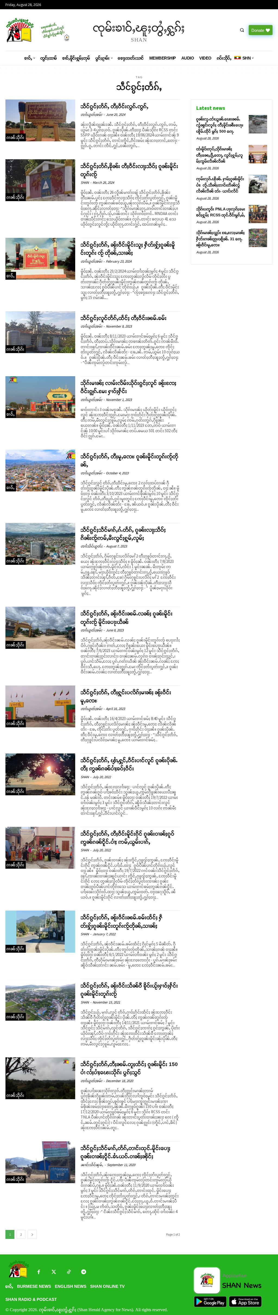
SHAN (85, 182)
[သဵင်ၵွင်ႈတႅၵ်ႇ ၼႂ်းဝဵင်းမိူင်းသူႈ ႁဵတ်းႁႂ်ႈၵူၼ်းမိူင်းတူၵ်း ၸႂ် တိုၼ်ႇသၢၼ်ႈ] (40, 259)
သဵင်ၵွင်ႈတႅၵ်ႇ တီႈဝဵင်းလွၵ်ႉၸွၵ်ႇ (115, 106)
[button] (242, 30)
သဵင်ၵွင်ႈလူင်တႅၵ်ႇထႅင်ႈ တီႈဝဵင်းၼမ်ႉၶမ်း (124, 318)
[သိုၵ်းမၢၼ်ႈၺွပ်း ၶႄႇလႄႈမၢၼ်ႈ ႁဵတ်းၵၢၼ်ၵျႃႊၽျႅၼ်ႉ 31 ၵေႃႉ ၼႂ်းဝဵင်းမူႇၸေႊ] (258, 238)
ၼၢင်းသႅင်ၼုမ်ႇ (92, 1165)
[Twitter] (54, 1272)
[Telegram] (83, 1272)
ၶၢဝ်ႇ (11, 275)
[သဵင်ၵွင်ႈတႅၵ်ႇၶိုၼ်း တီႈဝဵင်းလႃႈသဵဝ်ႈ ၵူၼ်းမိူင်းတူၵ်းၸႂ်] (40, 180)
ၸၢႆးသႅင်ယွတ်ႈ (91, 546)
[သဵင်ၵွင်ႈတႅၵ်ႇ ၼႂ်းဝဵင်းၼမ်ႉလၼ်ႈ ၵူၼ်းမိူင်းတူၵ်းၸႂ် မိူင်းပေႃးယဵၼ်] (40, 628)
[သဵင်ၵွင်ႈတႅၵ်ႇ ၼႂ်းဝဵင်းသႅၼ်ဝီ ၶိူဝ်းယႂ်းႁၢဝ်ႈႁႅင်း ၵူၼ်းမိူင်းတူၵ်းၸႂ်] (40, 1000)
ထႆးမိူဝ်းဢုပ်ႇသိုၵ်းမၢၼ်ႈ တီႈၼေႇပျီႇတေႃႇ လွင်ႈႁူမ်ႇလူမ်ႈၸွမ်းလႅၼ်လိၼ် (219, 155)
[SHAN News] (36, 30)
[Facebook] (39, 1272)
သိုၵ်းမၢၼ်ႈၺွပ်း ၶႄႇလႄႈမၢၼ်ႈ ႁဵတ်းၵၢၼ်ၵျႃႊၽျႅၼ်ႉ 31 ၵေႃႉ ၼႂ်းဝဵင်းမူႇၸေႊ (220, 238)
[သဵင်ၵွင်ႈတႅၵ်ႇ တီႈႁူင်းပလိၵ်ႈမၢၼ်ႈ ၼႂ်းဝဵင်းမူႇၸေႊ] (40, 706)
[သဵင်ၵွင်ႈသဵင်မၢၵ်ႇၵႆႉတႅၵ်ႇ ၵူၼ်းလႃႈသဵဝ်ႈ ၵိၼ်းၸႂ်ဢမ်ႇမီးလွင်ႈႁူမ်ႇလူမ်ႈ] (40, 544)
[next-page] (32, 1234)
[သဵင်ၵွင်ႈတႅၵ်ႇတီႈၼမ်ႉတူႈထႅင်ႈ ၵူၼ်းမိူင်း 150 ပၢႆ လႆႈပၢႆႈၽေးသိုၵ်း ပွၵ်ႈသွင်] (40, 1078)
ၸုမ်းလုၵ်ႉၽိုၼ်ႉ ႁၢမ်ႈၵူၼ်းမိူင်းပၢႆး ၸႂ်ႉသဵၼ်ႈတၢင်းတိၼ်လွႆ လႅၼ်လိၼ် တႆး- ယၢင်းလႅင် (220, 185)
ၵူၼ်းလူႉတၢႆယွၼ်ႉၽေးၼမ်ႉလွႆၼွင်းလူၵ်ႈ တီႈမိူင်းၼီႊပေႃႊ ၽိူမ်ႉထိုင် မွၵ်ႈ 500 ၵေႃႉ (220, 125)
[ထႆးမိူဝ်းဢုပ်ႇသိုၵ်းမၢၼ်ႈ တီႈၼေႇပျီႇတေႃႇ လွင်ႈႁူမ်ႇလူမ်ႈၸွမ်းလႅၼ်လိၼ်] (258, 154)
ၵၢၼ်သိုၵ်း (16, 137)
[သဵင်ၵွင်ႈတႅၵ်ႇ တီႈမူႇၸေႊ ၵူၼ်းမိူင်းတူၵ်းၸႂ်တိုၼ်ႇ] (40, 470)
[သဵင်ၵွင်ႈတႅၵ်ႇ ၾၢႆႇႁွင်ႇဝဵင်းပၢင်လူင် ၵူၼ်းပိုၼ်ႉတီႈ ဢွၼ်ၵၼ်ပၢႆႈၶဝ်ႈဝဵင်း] (40, 774)
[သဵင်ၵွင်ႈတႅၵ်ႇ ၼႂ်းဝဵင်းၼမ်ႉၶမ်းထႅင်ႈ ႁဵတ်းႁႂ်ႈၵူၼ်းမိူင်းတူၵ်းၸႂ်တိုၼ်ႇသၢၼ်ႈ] (40, 931)
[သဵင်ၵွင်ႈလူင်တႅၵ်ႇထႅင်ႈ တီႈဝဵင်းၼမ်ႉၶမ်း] (40, 332)
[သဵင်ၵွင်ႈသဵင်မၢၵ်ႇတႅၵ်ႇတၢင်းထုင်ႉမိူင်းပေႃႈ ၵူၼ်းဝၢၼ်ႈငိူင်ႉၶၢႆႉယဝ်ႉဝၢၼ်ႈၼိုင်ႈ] (40, 1162)
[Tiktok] (68, 1272)
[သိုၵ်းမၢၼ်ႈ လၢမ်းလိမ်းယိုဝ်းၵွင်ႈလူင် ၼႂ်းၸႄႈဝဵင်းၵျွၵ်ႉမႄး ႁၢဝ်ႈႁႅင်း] (40, 397)
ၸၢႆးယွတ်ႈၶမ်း (91, 114)
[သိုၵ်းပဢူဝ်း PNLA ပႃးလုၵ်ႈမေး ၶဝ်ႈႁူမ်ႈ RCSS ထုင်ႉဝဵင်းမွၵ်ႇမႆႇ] (258, 214)
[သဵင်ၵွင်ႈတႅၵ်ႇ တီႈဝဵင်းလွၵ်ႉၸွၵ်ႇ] (40, 120)
